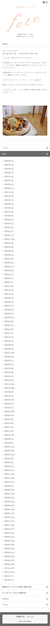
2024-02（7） (9, 278)
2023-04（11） (9, 317)
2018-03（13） (9, 556)
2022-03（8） (9, 368)
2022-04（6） (9, 364)
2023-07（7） (9, 305)
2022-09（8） (9, 345)
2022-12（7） (9, 333)
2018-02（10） (9, 560)
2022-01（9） (9, 376)
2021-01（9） (9, 423)
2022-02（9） (9, 372)
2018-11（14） (9, 525)
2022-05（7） (9, 360)
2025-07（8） (9, 211)
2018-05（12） (9, 548)
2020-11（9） (9, 431)
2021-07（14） (9, 399)
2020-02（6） (9, 466)
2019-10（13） (9, 482)
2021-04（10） (9, 411)
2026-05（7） (9, 172)
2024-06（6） (9, 262)
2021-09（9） (9, 392)
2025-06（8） (9, 215)
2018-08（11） (9, 537)
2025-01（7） (9, 235)
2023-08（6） (9, 302)
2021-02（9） (9, 419)
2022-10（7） (9, 341)
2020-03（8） (9, 462)
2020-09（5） (9, 439)
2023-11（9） (9, 290)
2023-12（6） (9, 286)
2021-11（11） (9, 384)
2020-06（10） (9, 450)
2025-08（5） (9, 208)
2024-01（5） (9, 282)
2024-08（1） (9, 255)
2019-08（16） (9, 490)
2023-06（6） (9, 309)
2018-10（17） (9, 529)
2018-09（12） (9, 533)
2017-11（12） (9, 572)
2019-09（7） (9, 486)
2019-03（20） (9, 509)
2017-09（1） (9, 580)
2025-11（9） (9, 196)
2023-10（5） (9, 294)
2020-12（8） (9, 427)
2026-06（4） (9, 168)
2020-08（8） (9, 443)
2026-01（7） (9, 188)
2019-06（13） (9, 497)
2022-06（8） (9, 356)
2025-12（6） (9, 192)
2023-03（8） (9, 321)
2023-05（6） (9, 313)
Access (5, 604)
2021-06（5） (9, 403)
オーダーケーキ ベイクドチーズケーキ (20, 54)
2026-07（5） (9, 164)
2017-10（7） (9, 576)
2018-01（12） (9, 564)
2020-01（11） (9, 470)
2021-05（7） (9, 407)
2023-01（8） (9, 329)
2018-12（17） (9, 521)
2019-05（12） (9, 501)
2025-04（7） (9, 223)
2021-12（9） (9, 380)
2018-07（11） (9, 540)
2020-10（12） (9, 435)
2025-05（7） (9, 219)
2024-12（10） (9, 239)
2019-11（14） (9, 478)
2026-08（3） (9, 161)
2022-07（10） (9, 352)
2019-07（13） (9, 493)
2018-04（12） (9, 552)
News (4, 154)
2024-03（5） (9, 274)
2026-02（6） (9, 184)
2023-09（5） (9, 298)
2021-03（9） (9, 415)
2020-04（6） (9, 458)
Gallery (5, 599)
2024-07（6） (9, 258)
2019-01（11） (9, 517)
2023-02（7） (9, 325)
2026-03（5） (9, 180)
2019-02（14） (9, 513)
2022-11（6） (9, 337)
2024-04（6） (9, 270)
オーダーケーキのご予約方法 (14, 593)
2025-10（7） (9, 200)
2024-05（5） (9, 266)
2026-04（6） (9, 176)
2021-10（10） (9, 388)
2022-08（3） (9, 349)
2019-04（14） (9, 505)
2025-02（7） (9, 231)
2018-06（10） (9, 544)
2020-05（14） (9, 454)
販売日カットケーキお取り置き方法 (17, 587)
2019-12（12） (9, 474)
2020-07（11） (9, 446)
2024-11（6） (9, 243)
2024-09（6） (9, 251)
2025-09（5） (9, 204)
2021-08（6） (9, 396)
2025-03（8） (9, 227)
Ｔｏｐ (5, 148)
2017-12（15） (9, 568)
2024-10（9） (9, 247)
